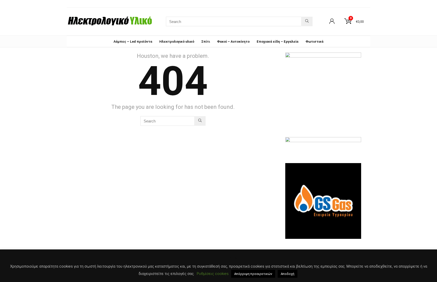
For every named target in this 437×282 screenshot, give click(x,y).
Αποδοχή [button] (287, 274)
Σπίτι (205, 41)
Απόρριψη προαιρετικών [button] (253, 274)
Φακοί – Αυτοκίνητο (233, 41)
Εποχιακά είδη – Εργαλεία (277, 41)
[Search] (307, 21)
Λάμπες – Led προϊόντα (133, 41)
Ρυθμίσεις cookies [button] (213, 273)
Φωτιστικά (314, 41)
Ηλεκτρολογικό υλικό (176, 41)
